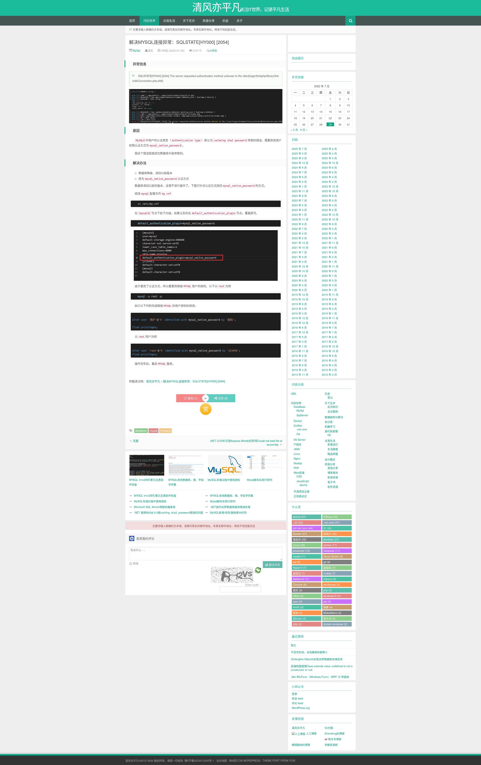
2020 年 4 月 (299, 285)
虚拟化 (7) (299, 573)
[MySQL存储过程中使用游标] (225, 465)
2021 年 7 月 (299, 252)
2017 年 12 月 (300, 332)
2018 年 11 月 (330, 318)
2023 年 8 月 (329, 196)
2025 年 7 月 (299, 149)
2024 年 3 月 (299, 181)
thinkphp (165, 430)
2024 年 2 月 (329, 181)
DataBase (299, 407)
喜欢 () (192, 398)
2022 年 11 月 (300, 219)
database (141, 430)
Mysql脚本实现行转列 (222, 501)
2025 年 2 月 (329, 158)
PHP (296, 468)
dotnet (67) (299, 517)
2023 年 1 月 (299, 214)
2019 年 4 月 (329, 309)
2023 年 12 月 (330, 186)
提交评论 (274, 565)
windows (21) (331, 539)
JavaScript (302, 481)
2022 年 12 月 (330, 214)
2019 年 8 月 (299, 304)
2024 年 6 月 (329, 172)
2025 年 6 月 (329, 149)
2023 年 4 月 (329, 205)
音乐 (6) (297, 590)
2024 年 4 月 (329, 177)
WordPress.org (301, 708)
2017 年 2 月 (329, 341)
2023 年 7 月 (299, 200)
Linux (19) (299, 545)
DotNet (298, 425)
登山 (330, 397)
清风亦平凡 (153, 381)
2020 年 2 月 (299, 290)
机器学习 (330, 426)
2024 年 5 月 (299, 177)
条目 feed (297, 698)
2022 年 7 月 (299, 229)
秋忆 (293, 645)
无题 (135, 441)
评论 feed (297, 703)
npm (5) (297, 601)
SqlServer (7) (301, 579)
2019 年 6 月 (329, 304)
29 (330, 124)
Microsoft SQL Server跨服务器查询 (154, 507)
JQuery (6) (329, 579)
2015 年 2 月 (329, 370)
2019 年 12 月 (300, 294)
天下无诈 (189, 20)
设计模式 (330, 459)
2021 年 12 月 (300, 243)
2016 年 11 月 (300, 351)
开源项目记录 (301, 491)
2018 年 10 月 (300, 323)
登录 (294, 694)
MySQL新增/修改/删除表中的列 (228, 512)
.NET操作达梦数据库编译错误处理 (230, 507)
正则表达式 (300, 496)
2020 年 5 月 (329, 280)
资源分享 (209, 20)
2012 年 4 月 (329, 374)
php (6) (327, 590)
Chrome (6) (300, 584)
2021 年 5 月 (299, 257)
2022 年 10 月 (330, 219)
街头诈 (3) (329, 618)
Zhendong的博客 (334, 733)
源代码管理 (331, 431)
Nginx (297, 458)
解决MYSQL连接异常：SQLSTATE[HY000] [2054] (179, 42)
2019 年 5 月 (299, 309)
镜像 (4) (328, 607)
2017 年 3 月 (299, 341)
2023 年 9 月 (299, 196)
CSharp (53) (330, 517)
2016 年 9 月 (299, 356)
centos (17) (330, 545)
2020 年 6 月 (299, 280)
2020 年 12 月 (300, 266)
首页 (132, 20)
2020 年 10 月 (300, 271)
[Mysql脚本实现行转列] (264, 465)
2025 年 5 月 (299, 153)
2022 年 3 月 (329, 233)
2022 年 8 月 (329, 224)
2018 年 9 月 (329, 323)
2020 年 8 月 (299, 276)
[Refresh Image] (258, 570)
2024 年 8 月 (329, 167)
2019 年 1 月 (329, 313)
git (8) (326, 562)
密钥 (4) (297, 613)
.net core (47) (331, 522)
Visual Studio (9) (333, 556)
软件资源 (332, 487)
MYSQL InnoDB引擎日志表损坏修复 (155, 495)
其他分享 (332, 468)
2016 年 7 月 (299, 360)
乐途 (225, 20)
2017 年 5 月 (299, 337)
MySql (136, 50)
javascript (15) (301, 551)
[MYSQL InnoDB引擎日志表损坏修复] (146, 465)
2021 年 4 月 (329, 257)
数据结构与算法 (334, 417)
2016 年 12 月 (330, 346)
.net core (301, 429)
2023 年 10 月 (330, 191)
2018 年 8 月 (299, 327)
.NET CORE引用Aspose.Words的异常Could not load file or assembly (246, 442)
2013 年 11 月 (300, 374)
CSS (299, 476)
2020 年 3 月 (329, 285)
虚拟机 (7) (329, 567)
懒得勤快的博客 (301, 745)
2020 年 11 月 (330, 266)
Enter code (252, 585)
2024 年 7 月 (299, 172)
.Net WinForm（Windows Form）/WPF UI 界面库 (320, 677)
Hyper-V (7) (299, 567)
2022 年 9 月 (299, 224)
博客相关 (332, 472)
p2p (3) (297, 624)
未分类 (329, 422)
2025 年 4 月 (329, 153)
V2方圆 (328, 728)
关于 (240, 20)
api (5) (327, 601)
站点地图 (221, 760)
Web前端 (299, 472)
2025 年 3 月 (299, 158)
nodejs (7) (329, 573)
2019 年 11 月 (330, 294)
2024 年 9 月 (299, 167)
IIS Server (300, 439)
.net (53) (298, 522)
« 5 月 (294, 130)
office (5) (298, 596)
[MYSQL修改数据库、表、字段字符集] (186, 465)
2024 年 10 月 (330, 163)
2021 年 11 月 (330, 243)
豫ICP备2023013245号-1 (199, 760)
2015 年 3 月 (299, 370)
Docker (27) (300, 534)
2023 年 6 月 (329, 200)
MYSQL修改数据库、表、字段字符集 (231, 495)
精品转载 (332, 454)
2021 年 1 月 (329, 261)
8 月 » (303, 130)
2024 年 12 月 (300, 163)
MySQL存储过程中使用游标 (150, 501)
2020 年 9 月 (329, 271)
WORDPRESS (251, 760)
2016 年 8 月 (329, 356)
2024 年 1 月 (299, 186)
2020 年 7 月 (329, 276)
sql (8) (296, 562)
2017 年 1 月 (299, 346)
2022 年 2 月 (299, 238)
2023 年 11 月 (300, 191)
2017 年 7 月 (329, 332)
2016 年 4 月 (329, 365)
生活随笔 (332, 449)
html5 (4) (298, 607)
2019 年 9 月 (329, 299)
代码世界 (149, 20)
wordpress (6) (331, 584)
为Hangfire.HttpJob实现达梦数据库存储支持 (317, 659)
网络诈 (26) (330, 534)
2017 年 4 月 (329, 337)
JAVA (297, 449)
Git (329, 435)
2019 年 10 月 (300, 299)
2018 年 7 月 (329, 327)
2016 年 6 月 (329, 360)
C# (298, 434)
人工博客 (311, 733)
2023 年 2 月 (329, 210)
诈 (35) (327, 528)
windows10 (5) (332, 596)
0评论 (213, 50)
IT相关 (297, 444)
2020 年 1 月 (329, 290)
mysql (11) (299, 556)
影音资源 (332, 477)
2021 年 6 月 (329, 252)
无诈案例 (332, 411)
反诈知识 (332, 407)
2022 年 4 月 (299, 233)
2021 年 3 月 (299, 261)
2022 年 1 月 (329, 238)
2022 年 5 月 (329, 229)
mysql (153, 430)
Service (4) (299, 618)
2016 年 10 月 (330, 351)
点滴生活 (169, 20)
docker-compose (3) (335, 624)
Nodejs (298, 463)
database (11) (331, 551)
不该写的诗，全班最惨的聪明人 (309, 652)
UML (293, 393)
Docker (298, 421)
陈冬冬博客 (334, 739)
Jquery (303, 485)
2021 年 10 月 (300, 247)
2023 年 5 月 (299, 205)
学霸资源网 (331, 745)
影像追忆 (332, 444)
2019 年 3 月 (299, 313)
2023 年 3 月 (299, 210)
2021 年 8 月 (329, 247)
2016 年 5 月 (299, 365)
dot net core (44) (303, 528)
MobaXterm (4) (332, 613)
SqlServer (302, 415)
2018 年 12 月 (300, 318)
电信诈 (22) (299, 539)
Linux (297, 454)
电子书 (331, 482)
